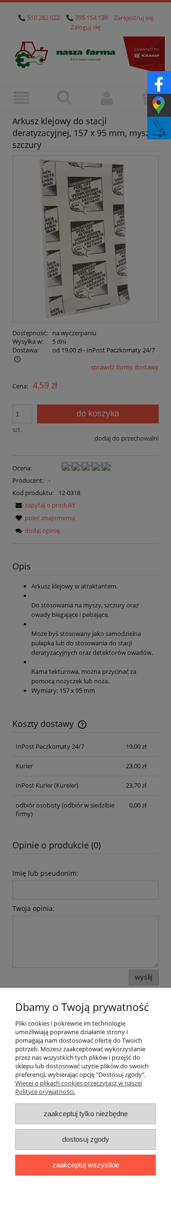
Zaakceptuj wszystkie (85, 1165)
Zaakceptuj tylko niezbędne (86, 1114)
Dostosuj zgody (85, 1139)
